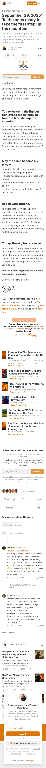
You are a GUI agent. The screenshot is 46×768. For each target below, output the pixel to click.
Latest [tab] (11, 645)
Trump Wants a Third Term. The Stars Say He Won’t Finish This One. (16, 654)
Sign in (41, 3)
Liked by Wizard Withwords (19, 550)
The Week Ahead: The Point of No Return (16, 676)
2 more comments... (10, 632)
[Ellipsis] (43, 547)
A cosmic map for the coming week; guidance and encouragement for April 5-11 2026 (17, 682)
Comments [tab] (7, 525)
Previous (9, 508)
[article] (23, 660)
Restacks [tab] (18, 525)
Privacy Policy (31, 754)
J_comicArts (12, 595)
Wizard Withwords (15, 47)
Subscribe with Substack (24, 743)
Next (38, 508)
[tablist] (12, 524)
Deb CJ (10, 547)
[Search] (41, 644)
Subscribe (32, 3)
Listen (40, 48)
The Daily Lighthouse (12, 11)
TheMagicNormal (14, 363)
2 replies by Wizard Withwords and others (23, 586)
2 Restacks (30, 491)
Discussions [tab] (20, 645)
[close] (39, 694)
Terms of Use (35, 477)
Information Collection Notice (27, 479)
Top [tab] (4, 645)
